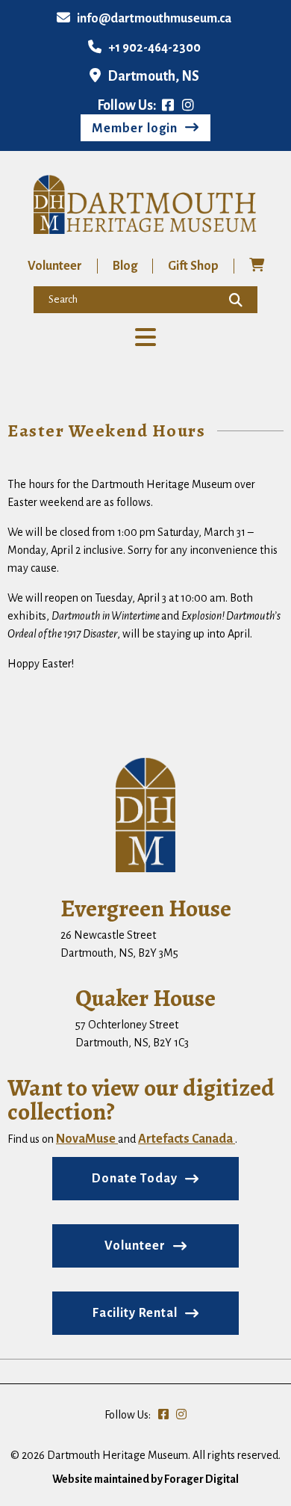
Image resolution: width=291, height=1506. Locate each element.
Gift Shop (193, 266)
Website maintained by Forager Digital (145, 1479)
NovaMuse (87, 1139)
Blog (125, 266)
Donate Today (135, 1178)
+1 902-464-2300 (154, 48)
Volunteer (55, 266)
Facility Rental (135, 1313)
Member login (135, 128)
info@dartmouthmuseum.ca (154, 18)
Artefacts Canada (186, 1139)
